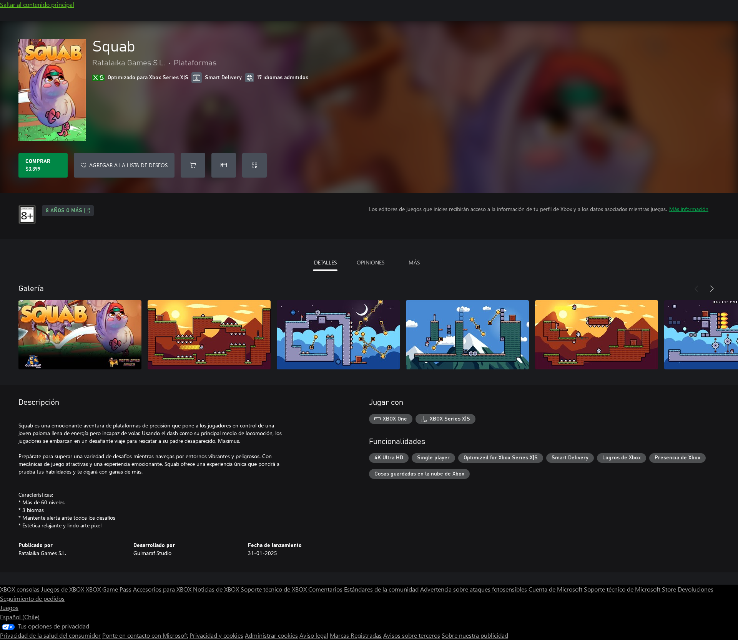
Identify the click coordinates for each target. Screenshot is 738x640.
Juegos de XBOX (63, 589)
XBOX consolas (20, 589)
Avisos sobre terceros (411, 635)
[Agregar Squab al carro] (193, 165)
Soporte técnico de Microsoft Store (630, 589)
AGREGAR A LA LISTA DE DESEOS (128, 165)
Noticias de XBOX (217, 589)
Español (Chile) (20, 617)
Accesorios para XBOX (163, 589)
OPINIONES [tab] (370, 262)
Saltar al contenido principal (37, 4)
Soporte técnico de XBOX (274, 589)
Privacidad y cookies (216, 635)
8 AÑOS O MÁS (64, 210)
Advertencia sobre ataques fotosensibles (473, 589)
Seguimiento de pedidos (32, 598)
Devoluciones (695, 589)
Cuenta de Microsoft (555, 589)
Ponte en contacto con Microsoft (145, 635)
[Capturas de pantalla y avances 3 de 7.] (338, 334)
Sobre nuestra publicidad (475, 635)
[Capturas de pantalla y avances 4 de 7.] (467, 334)
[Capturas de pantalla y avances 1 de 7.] (79, 334)
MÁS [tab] (414, 262)
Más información (688, 209)
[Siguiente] (712, 288)
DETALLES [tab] (325, 262)
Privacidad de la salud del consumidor (50, 635)
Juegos (9, 607)
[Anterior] (696, 288)
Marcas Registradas (356, 635)
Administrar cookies (271, 635)
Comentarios (325, 589)
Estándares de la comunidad (381, 589)
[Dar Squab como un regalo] (223, 165)
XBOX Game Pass (108, 589)
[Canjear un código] (254, 165)
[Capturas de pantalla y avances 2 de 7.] (209, 334)
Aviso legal (313, 635)
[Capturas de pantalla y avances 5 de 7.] (596, 334)
